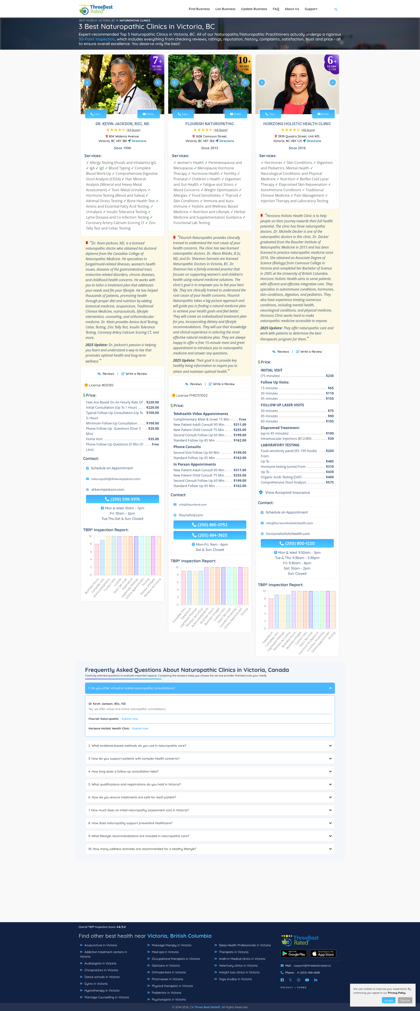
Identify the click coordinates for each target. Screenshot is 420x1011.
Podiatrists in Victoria (166, 993)
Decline (405, 1000)
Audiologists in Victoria (100, 963)
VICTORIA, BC (106, 20)
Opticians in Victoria (165, 965)
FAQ (276, 9)
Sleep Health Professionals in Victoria (244, 945)
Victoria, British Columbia (179, 935)
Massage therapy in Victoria (171, 945)
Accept (389, 1000)
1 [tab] (120, 104)
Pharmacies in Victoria (167, 979)
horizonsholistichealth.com (288, 533)
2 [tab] (123, 104)
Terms (302, 987)
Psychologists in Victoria (168, 999)
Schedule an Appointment (112, 468)
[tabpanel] (122, 84)
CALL (97, 114)
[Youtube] (307, 980)
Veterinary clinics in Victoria (237, 965)
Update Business (254, 9)
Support (311, 9)
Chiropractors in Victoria (101, 970)
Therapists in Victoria (233, 952)
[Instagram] (298, 980)
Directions (138, 141)
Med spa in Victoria (164, 952)
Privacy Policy (396, 992)
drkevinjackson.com (107, 489)
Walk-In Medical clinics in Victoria (241, 959)
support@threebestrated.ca (312, 965)
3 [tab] (211, 104)
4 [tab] (214, 104)
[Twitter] (290, 980)
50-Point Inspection (97, 39)
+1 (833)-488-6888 (308, 972)
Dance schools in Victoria (101, 977)
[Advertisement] (210, 891)
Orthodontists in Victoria (168, 972)
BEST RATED (86, 20)
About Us (292, 9)
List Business (225, 9)
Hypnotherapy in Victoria (101, 990)
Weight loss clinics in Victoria (238, 972)
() (133, 129)
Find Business (199, 9)
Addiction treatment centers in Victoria (103, 954)
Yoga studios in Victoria (235, 979)
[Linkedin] (315, 980)
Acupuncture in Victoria (100, 945)
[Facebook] (282, 980)
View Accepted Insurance (283, 492)
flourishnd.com (191, 515)
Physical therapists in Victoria (172, 986)
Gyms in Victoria (95, 984)
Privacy (287, 987)
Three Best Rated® (207, 1007)
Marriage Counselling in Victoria (106, 997)
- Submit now (129, 718)
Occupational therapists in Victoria (175, 959)
